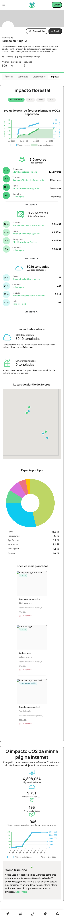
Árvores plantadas (32, 811)
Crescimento (39, 77)
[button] (45, 431)
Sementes (23, 77)
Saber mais (28, 347)
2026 (30, 99)
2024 (51, 99)
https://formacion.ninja (29, 57)
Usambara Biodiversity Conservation (28, 180)
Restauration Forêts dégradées (26, 188)
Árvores (9, 77)
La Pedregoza (18, 196)
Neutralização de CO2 (31, 797)
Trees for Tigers (19, 303)
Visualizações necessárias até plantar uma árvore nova (32, 825)
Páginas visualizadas (32, 782)
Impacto (54, 77)
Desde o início (16, 99)
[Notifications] (57, 913)
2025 (41, 99)
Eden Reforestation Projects (24, 171)
